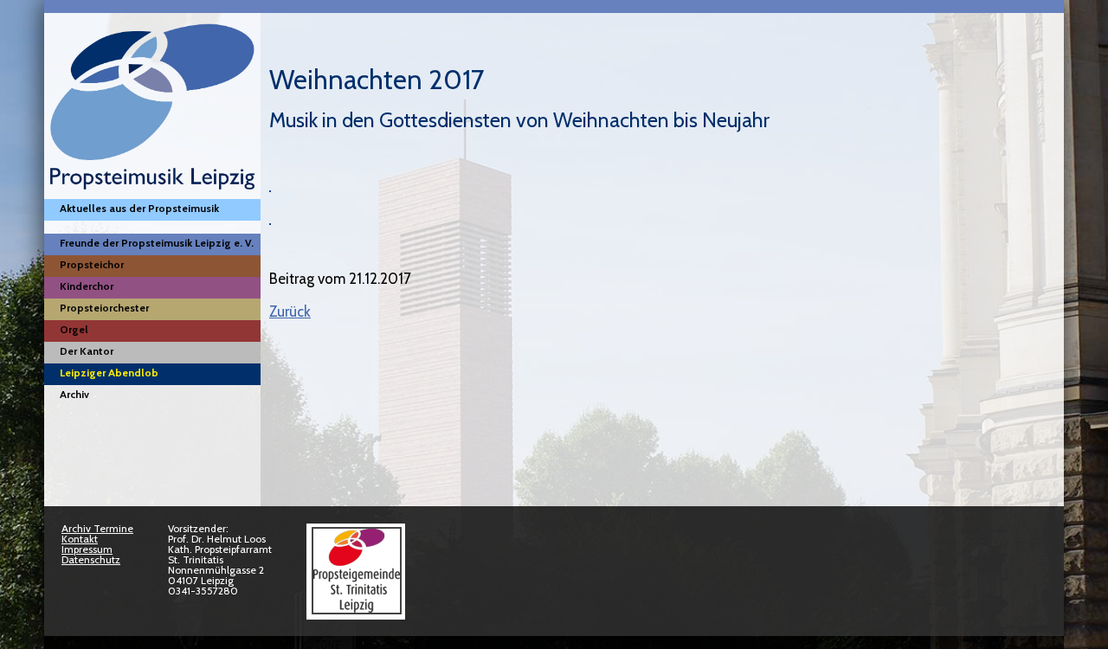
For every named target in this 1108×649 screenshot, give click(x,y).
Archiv (74, 394)
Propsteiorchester (104, 307)
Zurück (290, 311)
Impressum (87, 549)
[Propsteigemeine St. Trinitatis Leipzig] (356, 610)
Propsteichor (92, 264)
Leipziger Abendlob (109, 372)
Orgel (74, 329)
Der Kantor (86, 350)
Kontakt (79, 538)
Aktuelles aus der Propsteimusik (139, 208)
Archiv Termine (97, 528)
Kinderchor (86, 286)
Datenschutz (90, 559)
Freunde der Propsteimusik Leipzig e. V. (157, 242)
